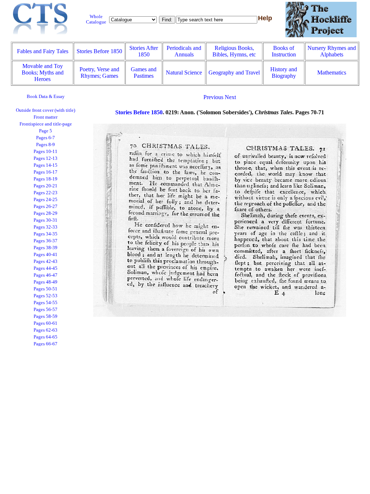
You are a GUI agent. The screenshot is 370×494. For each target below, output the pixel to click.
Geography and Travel (234, 72)
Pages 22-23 (45, 192)
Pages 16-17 (45, 172)
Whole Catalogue (96, 19)
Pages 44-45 (45, 268)
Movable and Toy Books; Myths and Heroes (43, 72)
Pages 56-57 (45, 309)
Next (230, 97)
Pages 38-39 (45, 247)
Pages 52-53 (45, 295)
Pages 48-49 (45, 282)
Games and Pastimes (143, 72)
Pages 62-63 (45, 330)
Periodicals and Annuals (184, 51)
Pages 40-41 (45, 254)
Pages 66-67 (45, 343)
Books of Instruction (284, 51)
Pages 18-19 (45, 179)
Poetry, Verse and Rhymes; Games (99, 72)
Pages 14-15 (45, 165)
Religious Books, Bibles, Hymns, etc (234, 51)
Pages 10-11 (45, 151)
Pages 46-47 (45, 275)
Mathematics (331, 72)
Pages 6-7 (45, 137)
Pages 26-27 (45, 206)
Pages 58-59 (45, 316)
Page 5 (45, 130)
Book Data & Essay (46, 96)
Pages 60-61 (45, 323)
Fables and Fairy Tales (42, 51)
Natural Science (184, 72)
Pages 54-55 (45, 302)
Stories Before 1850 (99, 51)
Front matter (45, 117)
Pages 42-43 (45, 261)
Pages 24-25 (45, 199)
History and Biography (283, 72)
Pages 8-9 (45, 144)
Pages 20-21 (45, 185)
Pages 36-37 (45, 240)
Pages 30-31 (45, 220)
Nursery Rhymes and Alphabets (331, 51)
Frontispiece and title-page (46, 124)
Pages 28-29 (45, 213)
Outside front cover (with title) (45, 110)
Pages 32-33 (45, 227)
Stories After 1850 (143, 51)
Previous (213, 97)
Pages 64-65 (45, 337)
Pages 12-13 (45, 158)
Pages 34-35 (45, 234)
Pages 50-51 (45, 288)
